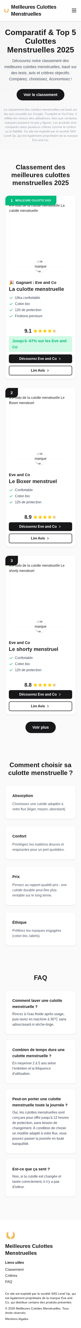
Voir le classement (40, 95)
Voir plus (40, 727)
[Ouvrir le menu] (74, 10)
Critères (11, 1275)
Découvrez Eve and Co (38, 359)
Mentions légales (16, 1319)
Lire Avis (38, 370)
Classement (14, 1269)
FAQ (8, 1282)
